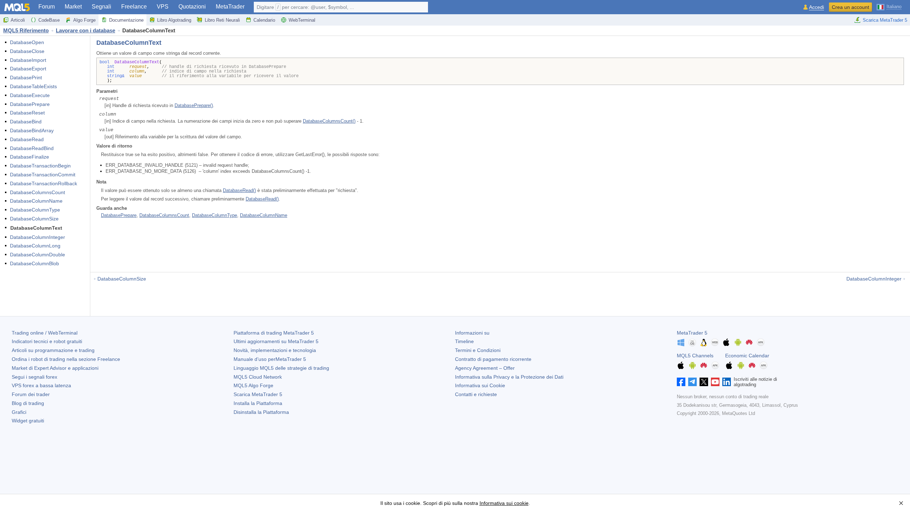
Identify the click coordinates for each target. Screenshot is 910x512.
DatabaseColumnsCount (37, 192)
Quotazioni (192, 7)
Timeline (464, 341)
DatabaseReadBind (32, 148)
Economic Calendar (747, 355)
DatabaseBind (26, 121)
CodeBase (49, 20)
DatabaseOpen (27, 42)
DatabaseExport (28, 68)
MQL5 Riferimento (26, 30)
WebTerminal (302, 20)
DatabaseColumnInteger (37, 237)
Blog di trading (28, 403)
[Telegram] (692, 382)
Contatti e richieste (476, 394)
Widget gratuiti (28, 420)
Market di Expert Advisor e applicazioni (55, 368)
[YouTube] (715, 382)
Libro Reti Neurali (222, 20)
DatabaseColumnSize (34, 219)
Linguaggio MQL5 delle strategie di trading (281, 368)
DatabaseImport (28, 60)
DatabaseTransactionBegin (40, 166)
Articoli (18, 20)
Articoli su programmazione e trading (53, 350)
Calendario (264, 20)
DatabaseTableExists (33, 86)
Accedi (816, 7)
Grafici (19, 412)
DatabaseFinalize (29, 157)
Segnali (101, 7)
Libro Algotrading (174, 20)
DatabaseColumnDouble (37, 254)
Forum (46, 7)
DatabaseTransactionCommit (42, 174)
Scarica (258, 394)
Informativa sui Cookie (480, 385)
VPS (162, 7)
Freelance (134, 7)
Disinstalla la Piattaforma (261, 412)
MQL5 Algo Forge (253, 385)
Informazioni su (472, 333)
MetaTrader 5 (692, 333)
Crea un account (850, 7)
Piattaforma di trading (274, 333)
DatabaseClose (27, 51)
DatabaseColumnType (35, 210)
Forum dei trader (31, 394)
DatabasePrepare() (194, 105)
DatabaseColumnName (36, 201)
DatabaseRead (27, 139)
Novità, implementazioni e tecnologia (275, 350)
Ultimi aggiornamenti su (276, 341)
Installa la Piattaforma (258, 403)
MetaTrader (230, 7)
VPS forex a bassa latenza (41, 385)
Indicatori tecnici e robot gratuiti (47, 341)
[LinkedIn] (726, 382)
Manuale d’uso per (270, 359)
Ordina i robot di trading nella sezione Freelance (66, 359)
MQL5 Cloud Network (258, 377)
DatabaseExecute (30, 95)
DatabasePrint (26, 77)
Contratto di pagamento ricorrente (493, 359)
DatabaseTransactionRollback (43, 183)
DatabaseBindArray (32, 130)
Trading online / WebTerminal (44, 333)
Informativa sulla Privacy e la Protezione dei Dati (509, 377)
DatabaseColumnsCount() (329, 121)
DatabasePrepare (30, 104)
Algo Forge (84, 20)
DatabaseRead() (239, 190)
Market (73, 7)
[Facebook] (681, 382)
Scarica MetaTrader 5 (885, 20)
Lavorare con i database (85, 30)
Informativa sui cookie (504, 503)
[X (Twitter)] (704, 382)
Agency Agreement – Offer (485, 368)
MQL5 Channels (695, 355)
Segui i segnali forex (34, 377)
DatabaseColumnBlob (34, 263)
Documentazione (126, 20)
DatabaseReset (27, 113)
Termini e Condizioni (477, 350)
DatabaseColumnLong (35, 246)
